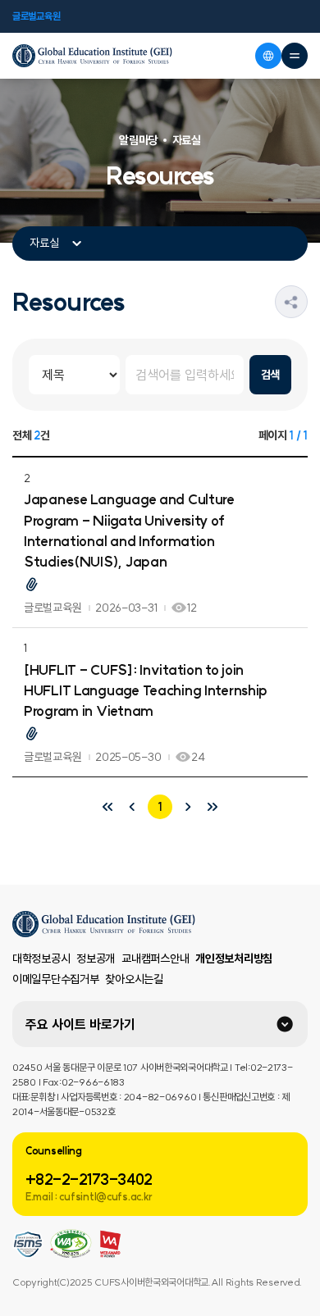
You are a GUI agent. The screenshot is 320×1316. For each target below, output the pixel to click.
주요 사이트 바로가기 (80, 1024)
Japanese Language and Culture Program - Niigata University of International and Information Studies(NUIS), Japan (129, 530)
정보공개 (95, 958)
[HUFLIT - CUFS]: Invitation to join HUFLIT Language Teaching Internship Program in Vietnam (145, 690)
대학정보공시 (41, 958)
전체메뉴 (294, 56)
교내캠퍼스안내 (155, 958)
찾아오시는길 (133, 979)
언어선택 (268, 56)
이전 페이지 (132, 807)
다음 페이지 (188, 807)
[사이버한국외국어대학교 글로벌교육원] (92, 55)
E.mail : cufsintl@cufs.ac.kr (89, 1196)
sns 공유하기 (307, 301)
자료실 (44, 242)
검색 (270, 374)
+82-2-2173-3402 (89, 1179)
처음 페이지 (107, 807)
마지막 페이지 (212, 807)
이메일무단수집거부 (55, 979)
